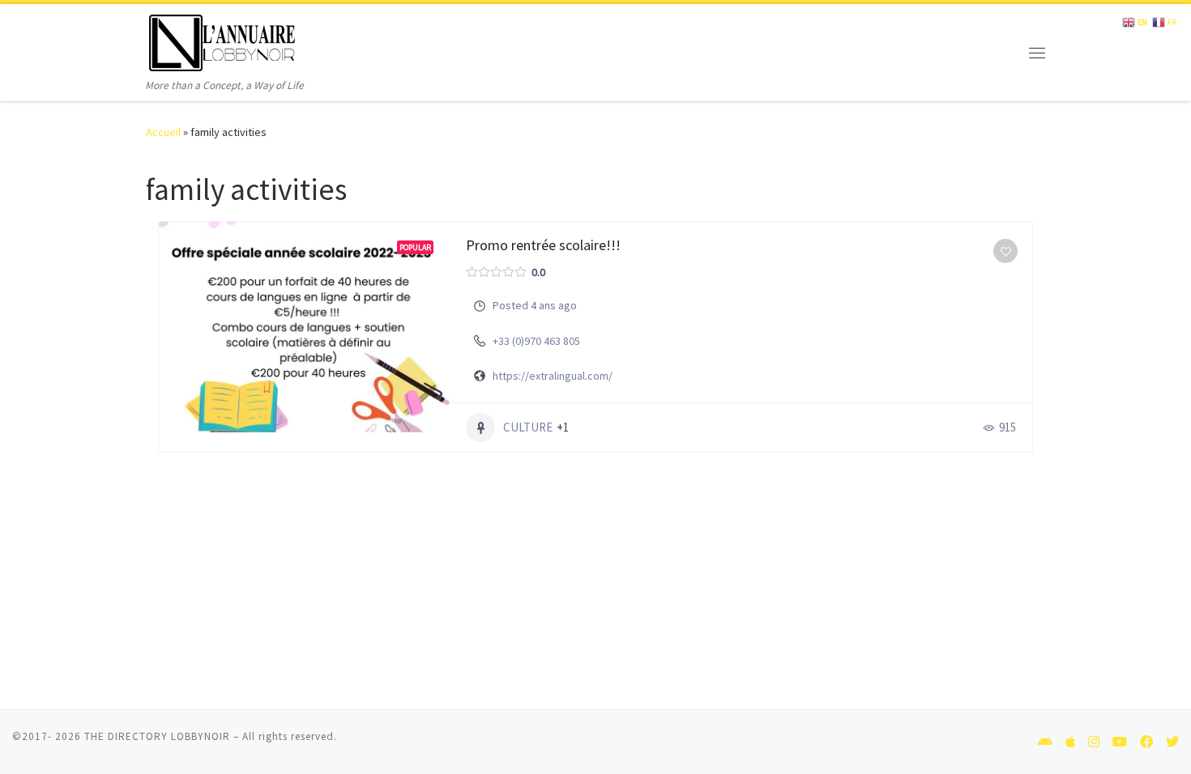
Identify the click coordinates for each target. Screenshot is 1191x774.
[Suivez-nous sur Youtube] (1119, 742)
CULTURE (528, 427)
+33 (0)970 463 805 (536, 341)
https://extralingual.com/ (553, 375)
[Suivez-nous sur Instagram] (1093, 742)
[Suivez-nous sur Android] (1045, 742)
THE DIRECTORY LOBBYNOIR (157, 736)
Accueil (163, 132)
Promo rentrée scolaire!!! (543, 245)
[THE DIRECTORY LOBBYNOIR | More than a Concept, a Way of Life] (223, 40)
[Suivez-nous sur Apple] (1070, 742)
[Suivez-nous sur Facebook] (1146, 742)
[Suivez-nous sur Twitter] (1172, 742)
